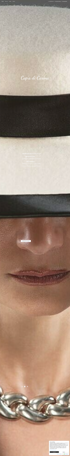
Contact (14, 1)
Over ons (6, 1)
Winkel (3, 1)
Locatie (10, 1)
